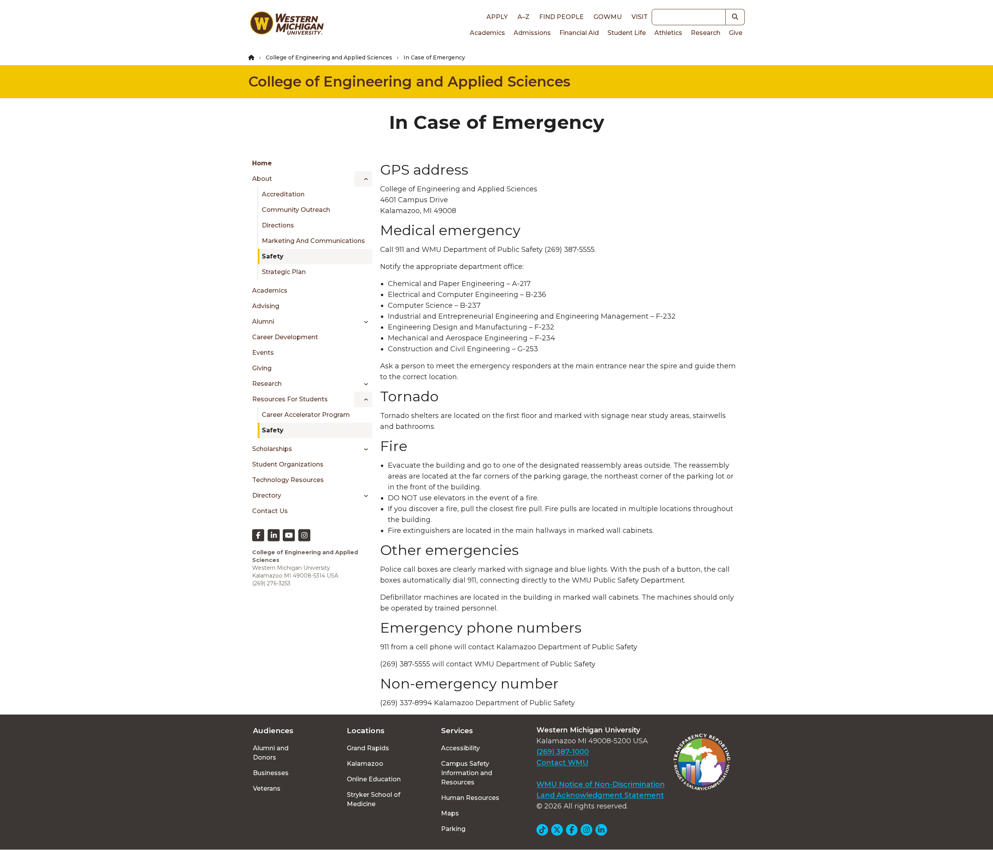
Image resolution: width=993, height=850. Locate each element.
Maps (450, 813)
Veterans (266, 788)
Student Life (626, 32)
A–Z (523, 17)
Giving (262, 368)
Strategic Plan (284, 272)
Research (705, 32)
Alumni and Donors (271, 752)
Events (263, 352)
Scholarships (272, 449)
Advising (265, 306)
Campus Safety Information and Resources (466, 773)
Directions (278, 225)
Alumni (263, 321)
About (262, 178)
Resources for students (290, 399)
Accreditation (283, 194)
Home (262, 163)
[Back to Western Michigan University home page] (286, 24)
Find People (561, 17)
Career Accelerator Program (306, 414)
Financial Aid (579, 32)
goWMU (607, 17)
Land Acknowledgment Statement (600, 795)
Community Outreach (296, 209)
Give (735, 32)
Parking (453, 829)
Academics (487, 32)
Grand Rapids (368, 748)
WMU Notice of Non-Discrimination (600, 784)
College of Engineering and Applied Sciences (329, 57)
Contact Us (270, 511)
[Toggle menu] (363, 179)
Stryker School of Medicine (373, 799)
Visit (639, 17)
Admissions (532, 32)
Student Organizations (288, 464)
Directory (266, 495)
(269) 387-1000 (562, 752)
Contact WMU (562, 762)
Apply (497, 17)
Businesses (271, 773)
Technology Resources (288, 480)
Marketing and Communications (313, 241)
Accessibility (460, 748)
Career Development (285, 337)
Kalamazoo (365, 763)
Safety (273, 256)
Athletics (668, 32)
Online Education (374, 779)
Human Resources (470, 797)
